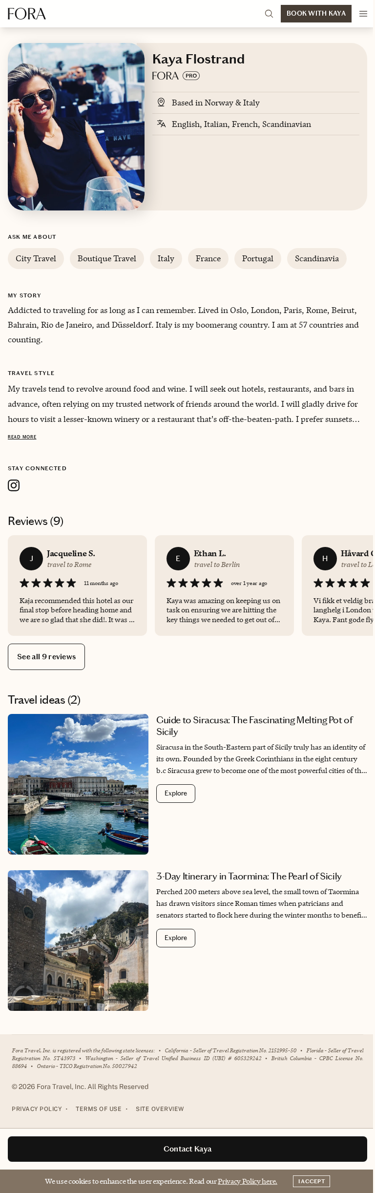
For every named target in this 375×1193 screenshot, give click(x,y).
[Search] (269, 13)
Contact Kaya (188, 1148)
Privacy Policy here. (247, 1181)
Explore (176, 793)
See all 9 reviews (46, 656)
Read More (22, 437)
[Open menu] (363, 13)
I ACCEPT (311, 1181)
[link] (187, 784)
